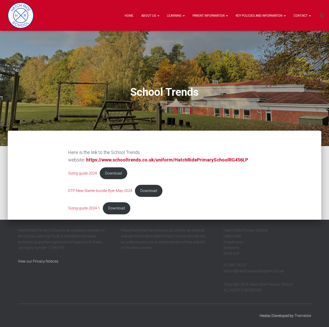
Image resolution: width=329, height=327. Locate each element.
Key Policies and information (259, 15)
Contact (301, 15)
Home (129, 15)
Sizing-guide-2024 (82, 173)
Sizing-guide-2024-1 (84, 208)
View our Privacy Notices (38, 261)
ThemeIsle (302, 316)
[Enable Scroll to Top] (318, 316)
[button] (158, 15)
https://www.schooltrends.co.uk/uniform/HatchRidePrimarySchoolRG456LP (167, 159)
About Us (149, 15)
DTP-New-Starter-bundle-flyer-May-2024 (100, 191)
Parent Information (209, 15)
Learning (174, 15)
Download (113, 173)
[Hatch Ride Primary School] (21, 15)
